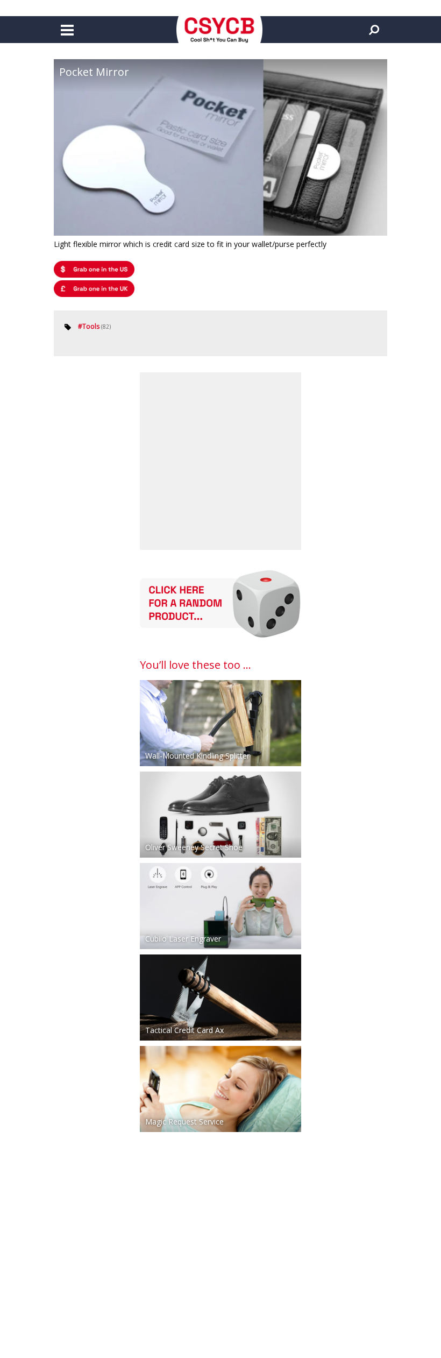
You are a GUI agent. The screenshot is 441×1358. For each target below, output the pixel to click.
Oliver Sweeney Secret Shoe (194, 847)
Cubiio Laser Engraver (183, 938)
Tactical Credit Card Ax (184, 1030)
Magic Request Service (184, 1121)
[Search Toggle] (373, 29)
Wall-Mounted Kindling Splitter (197, 756)
